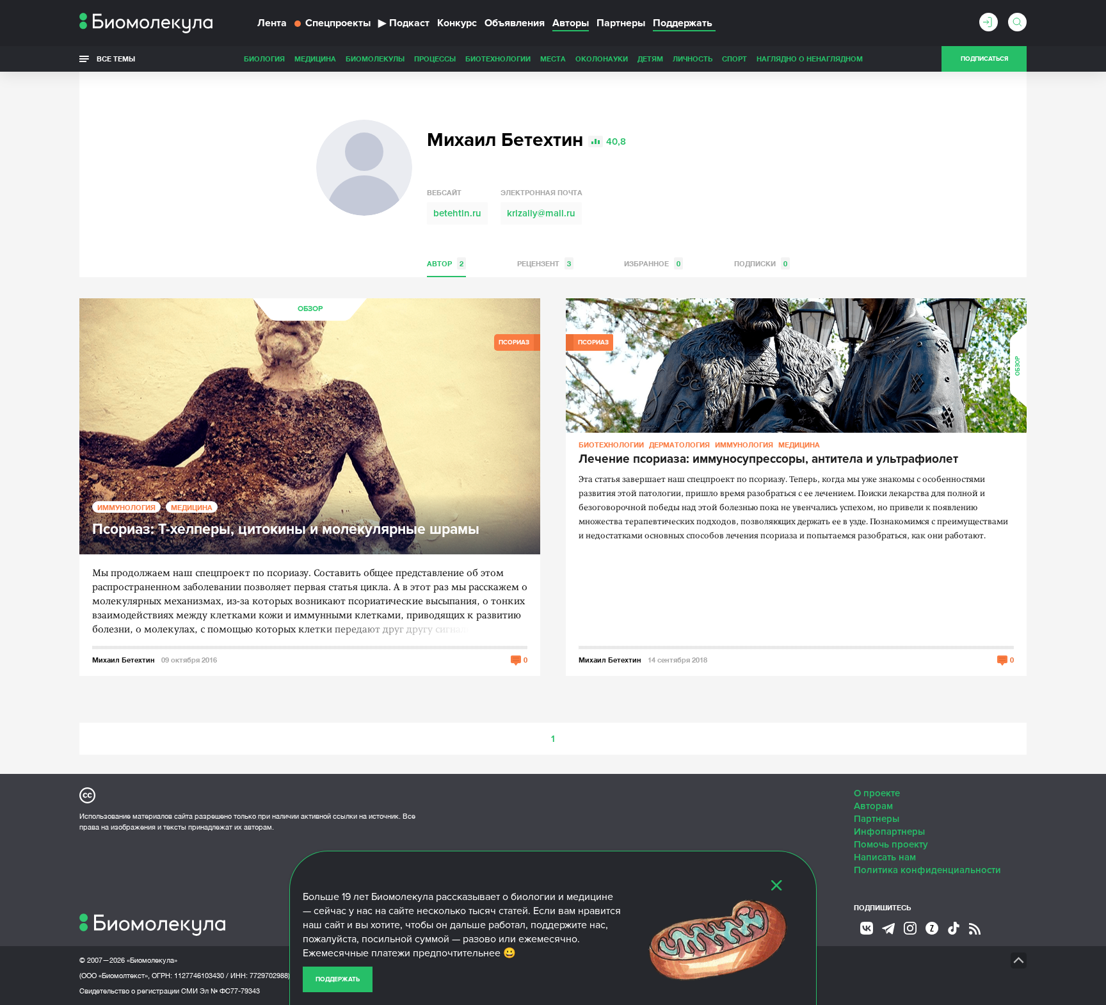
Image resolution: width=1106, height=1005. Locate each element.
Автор (445, 263)
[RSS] (975, 929)
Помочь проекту (891, 844)
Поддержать (338, 979)
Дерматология (679, 444)
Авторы (570, 23)
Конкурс (457, 23)
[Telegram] (888, 929)
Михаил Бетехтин (123, 659)
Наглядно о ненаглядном (810, 58)
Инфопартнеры (889, 831)
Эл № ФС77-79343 (230, 991)
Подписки (760, 263)
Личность (692, 58)
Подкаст (403, 23)
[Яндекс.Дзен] (932, 928)
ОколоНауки (601, 58)
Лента (272, 23)
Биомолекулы (375, 58)
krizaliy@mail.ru (541, 213)
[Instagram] (910, 928)
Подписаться (984, 59)
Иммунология (126, 507)
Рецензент (544, 263)
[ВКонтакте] (866, 928)
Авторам (873, 806)
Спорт (734, 58)
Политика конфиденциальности (927, 870)
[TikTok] (953, 928)
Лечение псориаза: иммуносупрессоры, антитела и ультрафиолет (768, 460)
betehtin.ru (457, 213)
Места (553, 58)
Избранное (652, 263)
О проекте (877, 793)
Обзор (310, 309)
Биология (264, 58)
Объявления (515, 23)
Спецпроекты (338, 23)
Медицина (315, 58)
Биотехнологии (498, 58)
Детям (650, 58)
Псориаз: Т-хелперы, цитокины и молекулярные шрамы (285, 529)
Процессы (435, 58)
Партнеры (621, 23)
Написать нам (885, 857)
